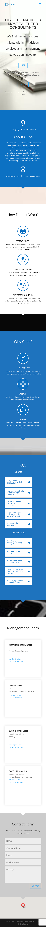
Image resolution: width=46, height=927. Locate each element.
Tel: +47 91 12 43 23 (16, 782)
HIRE (23, 65)
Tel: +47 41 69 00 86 (16, 662)
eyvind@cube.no (15, 745)
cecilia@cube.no (15, 695)
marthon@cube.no (15, 659)
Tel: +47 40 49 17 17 (16, 698)
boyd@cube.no (14, 780)
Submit (35, 885)
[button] (23, 905)
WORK (23, 84)
